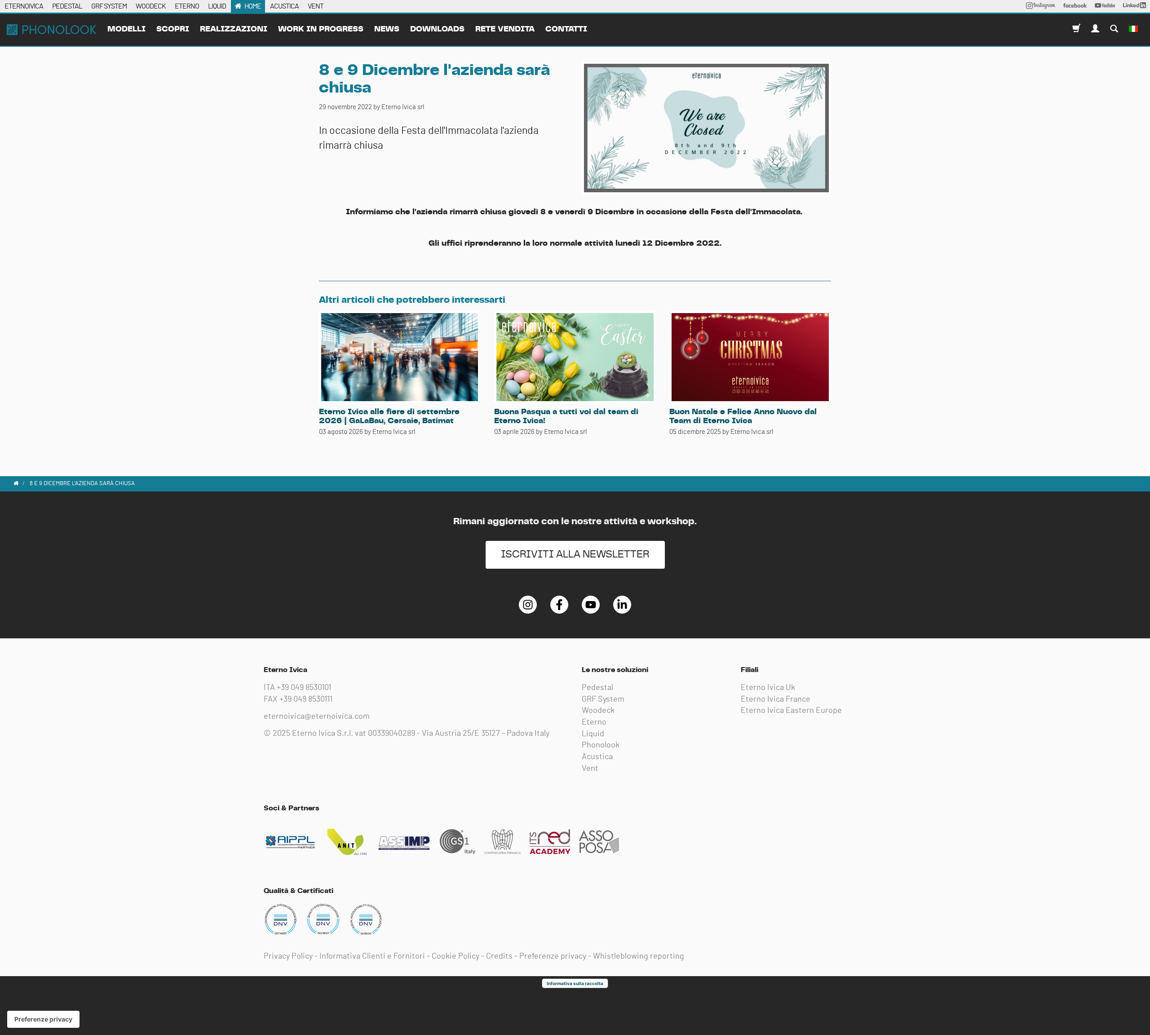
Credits (499, 956)
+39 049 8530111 (305, 699)
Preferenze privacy (552, 956)
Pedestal (597, 688)
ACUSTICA (284, 6)
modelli (126, 29)
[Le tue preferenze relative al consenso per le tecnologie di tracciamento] (43, 1019)
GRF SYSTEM (109, 6)
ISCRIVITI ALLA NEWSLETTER (575, 554)
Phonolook (600, 745)
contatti (566, 29)
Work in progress (320, 29)
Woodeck (598, 711)
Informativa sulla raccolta (575, 983)
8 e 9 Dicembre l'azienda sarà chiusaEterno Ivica (52, 29)
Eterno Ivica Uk (768, 688)
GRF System (603, 699)
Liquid (593, 734)
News (386, 29)
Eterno (594, 722)
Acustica (597, 757)
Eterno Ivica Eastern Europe (791, 711)
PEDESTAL (67, 6)
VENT (315, 6)
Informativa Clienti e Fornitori (372, 956)
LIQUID (217, 6)
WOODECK (151, 6)
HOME (252, 6)
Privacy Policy (288, 956)
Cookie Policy (455, 956)
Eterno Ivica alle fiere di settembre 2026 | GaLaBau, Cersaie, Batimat (389, 416)
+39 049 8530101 (304, 688)
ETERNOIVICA (23, 6)
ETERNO (187, 6)
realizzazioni (233, 29)
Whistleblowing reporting (638, 956)
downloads (437, 29)
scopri (172, 29)
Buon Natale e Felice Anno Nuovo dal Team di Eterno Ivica (743, 416)
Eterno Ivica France (775, 699)
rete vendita (505, 29)
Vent (590, 769)
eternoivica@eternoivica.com (317, 716)
